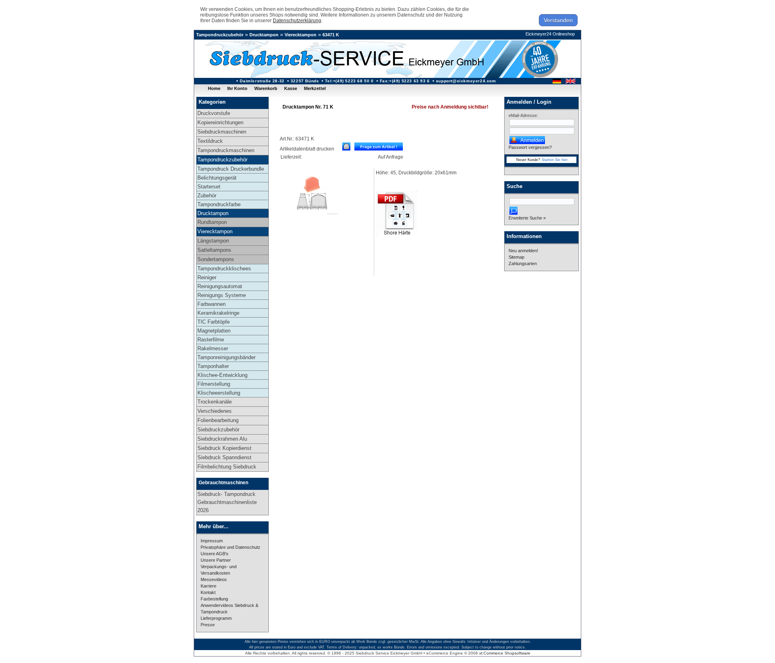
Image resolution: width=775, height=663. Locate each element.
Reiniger (206, 277)
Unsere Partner (216, 560)
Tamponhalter (213, 366)
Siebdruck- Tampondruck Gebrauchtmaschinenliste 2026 (227, 502)
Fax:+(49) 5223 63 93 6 (405, 81)
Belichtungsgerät (217, 178)
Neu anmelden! (523, 250)
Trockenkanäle (214, 402)
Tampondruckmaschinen (225, 150)
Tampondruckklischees (224, 269)
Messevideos (214, 579)
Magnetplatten (213, 331)
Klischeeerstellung (218, 393)
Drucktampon (264, 34)
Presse (208, 624)
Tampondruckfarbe (219, 204)
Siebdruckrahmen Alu (222, 439)
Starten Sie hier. (555, 160)
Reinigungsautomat (219, 286)
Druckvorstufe (213, 113)
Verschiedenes (214, 411)
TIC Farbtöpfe (213, 322)
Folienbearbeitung (218, 420)
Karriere (208, 586)
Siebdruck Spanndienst (224, 457)
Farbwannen (211, 304)
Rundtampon (212, 222)
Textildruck (210, 141)
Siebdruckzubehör (218, 430)
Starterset (208, 187)
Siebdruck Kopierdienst (224, 448)
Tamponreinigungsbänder (226, 357)
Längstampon (213, 241)
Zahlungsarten (523, 263)
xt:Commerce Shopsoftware (504, 653)
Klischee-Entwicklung (222, 375)
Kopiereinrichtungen (220, 122)
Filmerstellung (213, 384)
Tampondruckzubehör (219, 34)
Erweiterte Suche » (527, 217)
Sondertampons (215, 259)
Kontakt (208, 592)
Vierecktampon (300, 34)
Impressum (212, 540)
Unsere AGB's (214, 553)
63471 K (331, 34)
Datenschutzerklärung (297, 20)
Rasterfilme (210, 340)
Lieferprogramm (216, 618)
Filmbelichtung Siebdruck (226, 467)
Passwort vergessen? (530, 147)
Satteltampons (214, 250)
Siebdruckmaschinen (221, 132)
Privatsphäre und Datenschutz (230, 547)
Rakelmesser (212, 348)
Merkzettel (315, 88)
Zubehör (206, 195)
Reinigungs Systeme (221, 295)
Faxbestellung (214, 598)
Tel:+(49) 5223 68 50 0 (349, 81)
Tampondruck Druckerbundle (230, 169)
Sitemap (516, 257)
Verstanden (558, 20)
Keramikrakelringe (218, 313)
